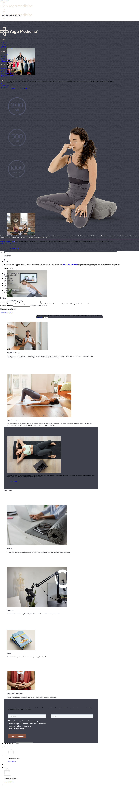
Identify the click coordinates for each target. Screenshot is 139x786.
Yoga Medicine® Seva (7, 61)
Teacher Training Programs (12, 273)
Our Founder (4, 43)
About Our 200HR (6, 70)
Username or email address (11, 302)
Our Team (3, 44)
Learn (6, 22)
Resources (8, 490)
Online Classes (8, 280)
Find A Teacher (5, 55)
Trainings (3, 84)
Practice (7, 253)
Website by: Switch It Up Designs (7, 241)
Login (7, 261)
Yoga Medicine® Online (7, 60)
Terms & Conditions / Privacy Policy (8, 242)
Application (4, 77)
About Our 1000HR (6, 73)
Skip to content (4, 1)
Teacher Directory (10, 741)
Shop (5, 288)
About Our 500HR (6, 72)
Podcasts (6, 287)
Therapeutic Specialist (7, 75)
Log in (13, 309)
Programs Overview (6, 68)
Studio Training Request (7, 48)
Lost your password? (6, 312)
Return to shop (12, 761)
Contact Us (4, 46)
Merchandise (4, 87)
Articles (3, 56)
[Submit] (4, 746)
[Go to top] (1, 252)
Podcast (3, 58)
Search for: (9, 743)
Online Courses (5, 85)
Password (6, 305)
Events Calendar (9, 283)
